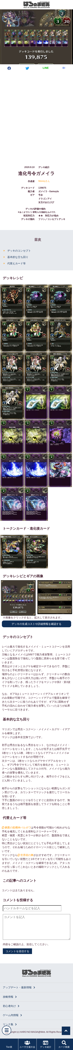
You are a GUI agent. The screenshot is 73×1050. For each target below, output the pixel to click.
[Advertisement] (36, 114)
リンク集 (8, 1024)
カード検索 (64, 1047)
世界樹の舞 (27, 855)
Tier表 (9, 1047)
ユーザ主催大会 (27, 1047)
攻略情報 (8, 996)
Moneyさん (44, 181)
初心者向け (9, 1005)
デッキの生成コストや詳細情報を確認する (36, 623)
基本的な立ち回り (17, 257)
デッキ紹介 (45, 1047)
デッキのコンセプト (19, 250)
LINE (46, 67)
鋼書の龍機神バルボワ (17, 827)
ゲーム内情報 (11, 1015)
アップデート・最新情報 (17, 987)
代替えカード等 (16, 263)
